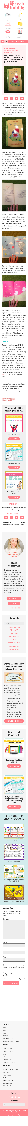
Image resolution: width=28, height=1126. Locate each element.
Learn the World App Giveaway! (14, 901)
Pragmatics (8, 28)
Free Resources (8, 1051)
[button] (2, 41)
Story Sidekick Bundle (14, 435)
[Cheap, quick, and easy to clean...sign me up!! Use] (20, 993)
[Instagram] (12, 608)
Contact (6, 1035)
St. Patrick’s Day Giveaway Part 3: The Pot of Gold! (14, 880)
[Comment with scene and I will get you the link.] (7, 1008)
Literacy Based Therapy (8, 19)
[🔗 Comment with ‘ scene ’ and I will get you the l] (7, 993)
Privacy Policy (8, 1038)
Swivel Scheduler (9, 1062)
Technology (7, 1086)
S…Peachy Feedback (14, 861)
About (5, 1030)
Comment (6, 919)
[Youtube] (19, 608)
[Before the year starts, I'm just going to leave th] (20, 1000)
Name (5, 942)
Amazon (4, 374)
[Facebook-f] (9, 608)
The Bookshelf (20, 37)
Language (20, 28)
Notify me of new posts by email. (14, 979)
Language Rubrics (14, 463)
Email (5, 949)
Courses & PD (7, 1059)
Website (5, 957)
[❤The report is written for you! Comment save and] (7, 1016)
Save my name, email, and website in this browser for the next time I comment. (14, 967)
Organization (7, 1083)
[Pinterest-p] (16, 608)
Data (20, 19)
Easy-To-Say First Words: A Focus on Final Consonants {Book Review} (14, 59)
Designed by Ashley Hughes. (14, 1115)
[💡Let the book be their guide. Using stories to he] (20, 1008)
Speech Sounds (9, 48)
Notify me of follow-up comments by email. (14, 974)
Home (5, 1027)
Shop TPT (6, 1054)
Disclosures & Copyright (11, 1041)
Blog (4, 1033)
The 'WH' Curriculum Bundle (14, 492)
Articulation (9, 50)
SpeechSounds (8, 37)
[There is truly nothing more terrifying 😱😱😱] (20, 1016)
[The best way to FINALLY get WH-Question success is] (7, 1000)
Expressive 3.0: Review (14, 841)
